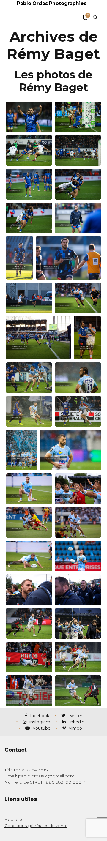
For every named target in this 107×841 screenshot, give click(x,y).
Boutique (14, 819)
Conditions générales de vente (35, 825)
